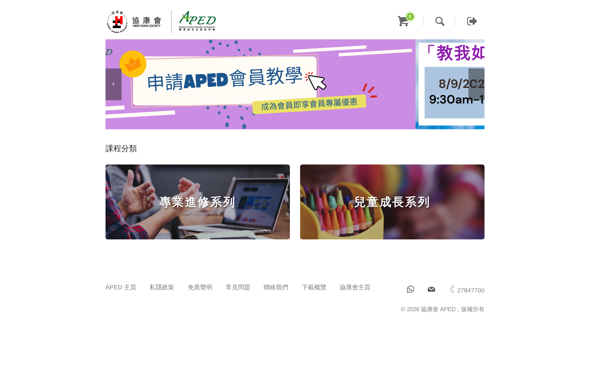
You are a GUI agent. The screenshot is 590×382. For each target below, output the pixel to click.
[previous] (114, 84)
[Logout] (466, 21)
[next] (476, 84)
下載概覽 (314, 287)
